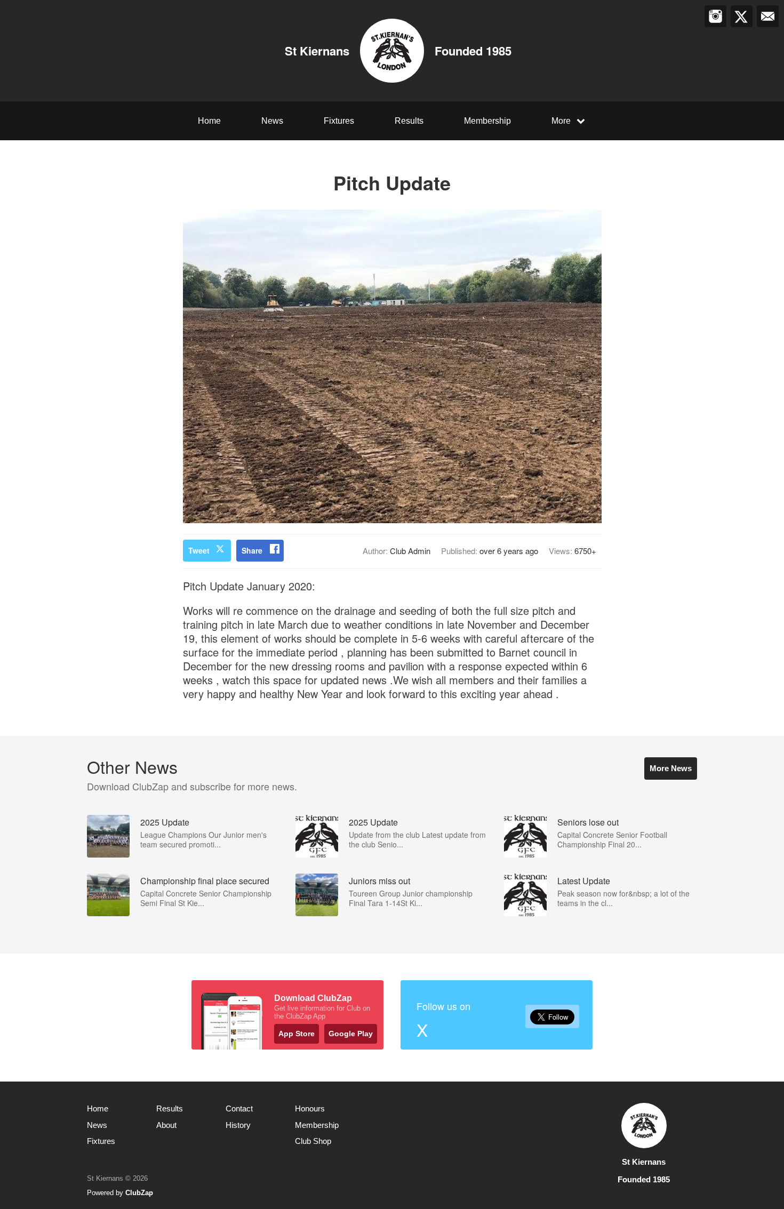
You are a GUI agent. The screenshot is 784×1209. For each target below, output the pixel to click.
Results (409, 120)
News (272, 120)
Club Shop (313, 1141)
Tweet (199, 550)
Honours (310, 1108)
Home (209, 120)
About (166, 1125)
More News (671, 768)
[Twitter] (742, 16)
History (238, 1125)
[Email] (768, 16)
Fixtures (339, 120)
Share (252, 550)
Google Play (351, 1033)
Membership (487, 120)
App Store (296, 1033)
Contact (239, 1108)
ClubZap (139, 1193)
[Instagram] (715, 16)
